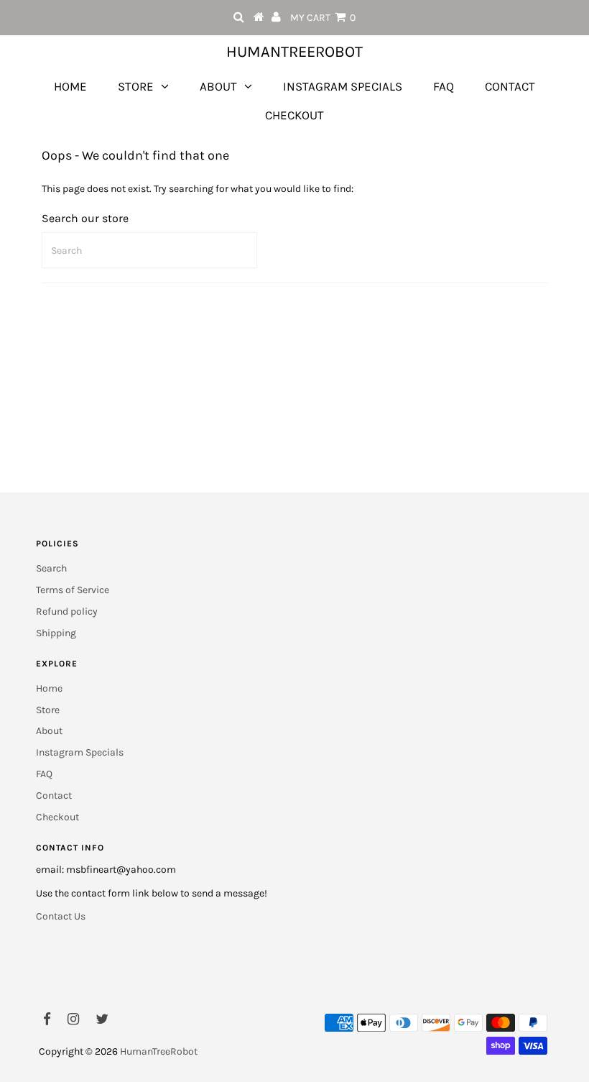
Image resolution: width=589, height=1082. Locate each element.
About (218, 86)
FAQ (443, 86)
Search (51, 568)
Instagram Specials (342, 86)
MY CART (323, 18)
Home (70, 86)
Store (136, 86)
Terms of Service (72, 590)
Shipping (56, 633)
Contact (510, 86)
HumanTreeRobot (294, 51)
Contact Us (60, 916)
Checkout (294, 115)
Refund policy (67, 611)
